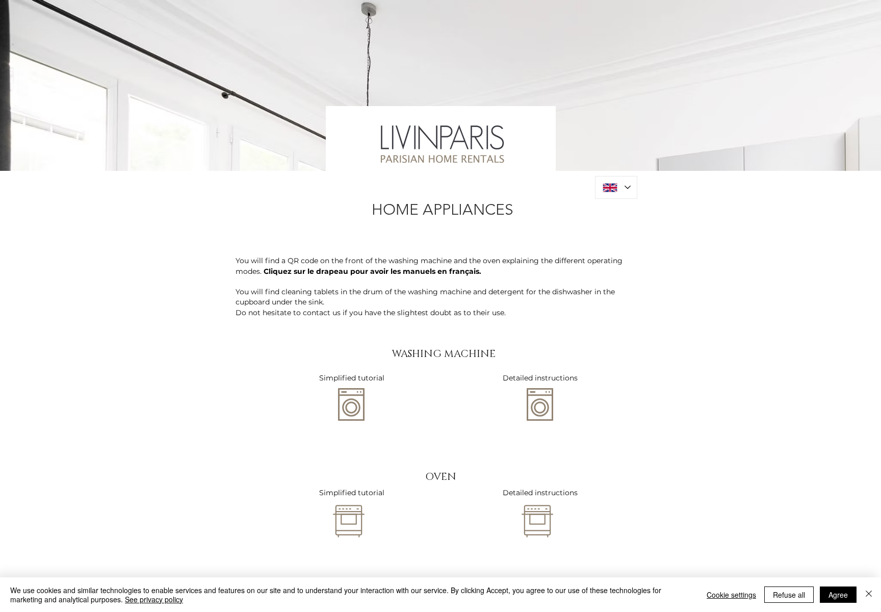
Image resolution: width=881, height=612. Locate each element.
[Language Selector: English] (616, 187)
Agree (838, 595)
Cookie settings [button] (731, 595)
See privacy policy (154, 599)
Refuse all (789, 595)
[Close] (869, 594)
